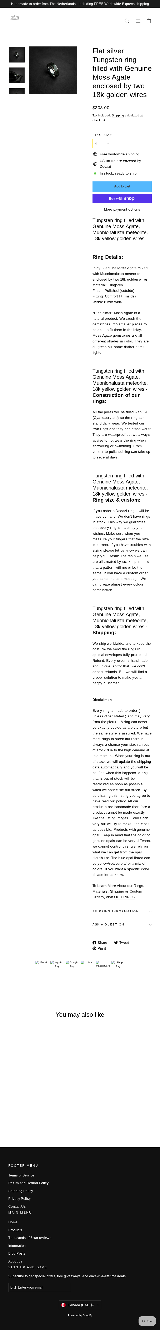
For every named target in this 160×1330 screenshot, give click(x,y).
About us (15, 1261)
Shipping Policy (20, 1191)
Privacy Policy (19, 1198)
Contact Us (17, 1206)
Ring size (102, 134)
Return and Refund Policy (28, 1183)
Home (13, 1222)
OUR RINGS (124, 897)
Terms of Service (21, 1175)
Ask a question (108, 924)
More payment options (122, 209)
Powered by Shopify (80, 1315)
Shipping (118, 115)
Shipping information (115, 911)
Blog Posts (16, 1253)
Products (15, 1230)
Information (17, 1246)
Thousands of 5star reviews (29, 1238)
